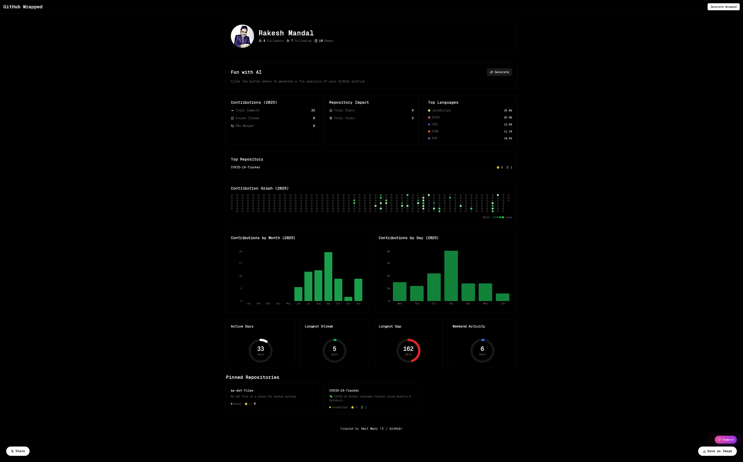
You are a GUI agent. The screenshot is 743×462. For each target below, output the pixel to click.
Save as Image (719, 451)
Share (20, 451)
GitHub (395, 428)
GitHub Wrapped (23, 6)
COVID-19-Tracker (245, 167)
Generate (502, 72)
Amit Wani (369, 428)
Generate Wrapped (724, 6)
